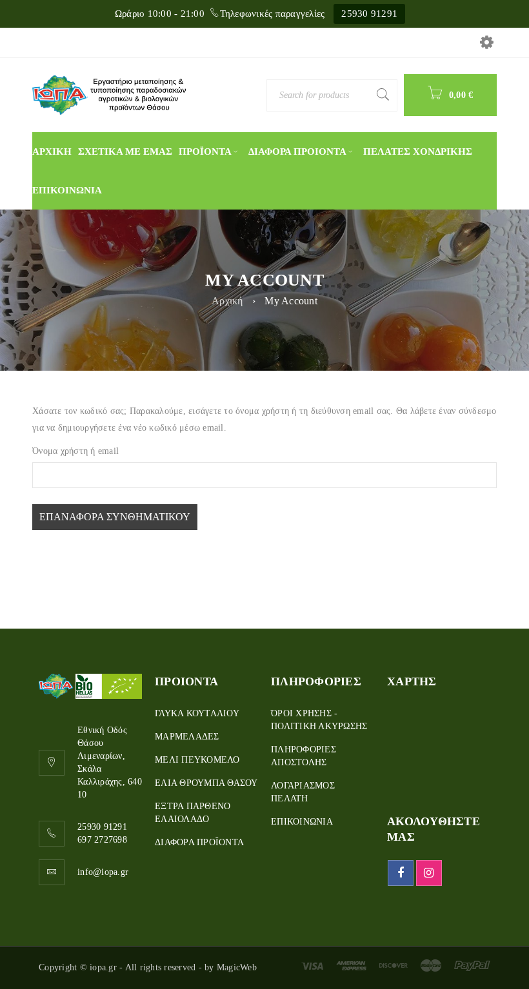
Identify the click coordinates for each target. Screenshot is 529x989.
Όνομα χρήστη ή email (75, 451)
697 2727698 (102, 840)
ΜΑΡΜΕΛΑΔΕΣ (187, 736)
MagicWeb (237, 967)
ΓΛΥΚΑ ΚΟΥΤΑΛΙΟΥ (197, 713)
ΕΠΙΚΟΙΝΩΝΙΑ (302, 822)
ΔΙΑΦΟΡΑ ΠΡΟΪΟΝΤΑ (199, 842)
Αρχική (227, 300)
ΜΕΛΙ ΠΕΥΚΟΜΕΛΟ (197, 760)
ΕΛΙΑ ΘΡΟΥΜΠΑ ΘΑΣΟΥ (206, 783)
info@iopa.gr (102, 872)
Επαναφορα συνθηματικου (114, 516)
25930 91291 (369, 13)
